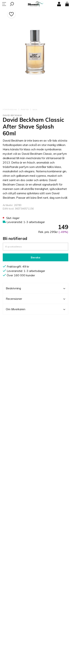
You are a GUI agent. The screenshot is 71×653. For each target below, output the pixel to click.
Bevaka (35, 257)
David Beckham (12, 115)
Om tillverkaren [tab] (15, 309)
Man (35, 109)
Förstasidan (10, 109)
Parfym (25, 109)
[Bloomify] (35, 4)
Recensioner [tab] (14, 298)
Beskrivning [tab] (13, 288)
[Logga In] (59, 4)
